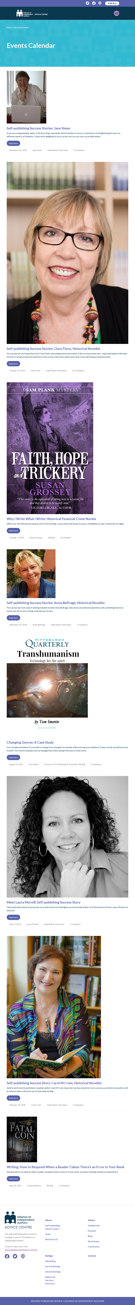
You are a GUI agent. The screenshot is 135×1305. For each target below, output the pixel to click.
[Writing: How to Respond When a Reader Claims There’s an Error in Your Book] (22, 1160)
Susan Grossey (36, 537)
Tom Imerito (34, 764)
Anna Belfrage (39, 625)
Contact (92, 1256)
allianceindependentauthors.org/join (21, 1249)
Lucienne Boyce (34, 1185)
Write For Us (51, 1239)
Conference (93, 1246)
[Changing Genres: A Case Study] (47, 736)
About (48, 1220)
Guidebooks (94, 1225)
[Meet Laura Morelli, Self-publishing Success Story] (67, 896)
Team (48, 1234)
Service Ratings (52, 1266)
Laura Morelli (32, 924)
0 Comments (66, 537)
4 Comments (79, 150)
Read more (13, 143)
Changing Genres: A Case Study (30, 742)
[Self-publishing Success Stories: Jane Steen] (26, 122)
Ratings (49, 1256)
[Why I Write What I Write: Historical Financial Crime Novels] (50, 512)
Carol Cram (36, 1105)
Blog (90, 1236)
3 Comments (79, 1105)
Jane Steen (37, 150)
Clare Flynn (36, 370)
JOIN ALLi (112, 3)
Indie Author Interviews (58, 150)
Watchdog (50, 1261)
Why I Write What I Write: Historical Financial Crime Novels (51, 519)
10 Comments (79, 370)
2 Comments (83, 625)
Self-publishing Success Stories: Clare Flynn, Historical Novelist (53, 349)
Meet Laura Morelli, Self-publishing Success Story (43, 902)
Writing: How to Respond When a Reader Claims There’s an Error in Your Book (65, 1167)
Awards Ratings (53, 1271)
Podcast (92, 1230)
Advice (91, 1220)
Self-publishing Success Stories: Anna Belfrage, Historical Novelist (56, 603)
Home (9, 27)
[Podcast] (100, 3)
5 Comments (97, 764)
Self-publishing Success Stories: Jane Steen (38, 128)
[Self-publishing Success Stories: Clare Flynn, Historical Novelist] (67, 342)
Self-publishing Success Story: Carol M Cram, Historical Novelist (54, 1083)
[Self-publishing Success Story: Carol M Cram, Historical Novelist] (54, 1076)
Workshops (93, 1241)
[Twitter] (87, 3)
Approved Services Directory (50, 1280)
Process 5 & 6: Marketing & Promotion (61, 764)
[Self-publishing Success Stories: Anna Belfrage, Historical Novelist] (31, 596)
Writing (52, 537)
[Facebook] (94, 3)
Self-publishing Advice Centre (52, 1227)
